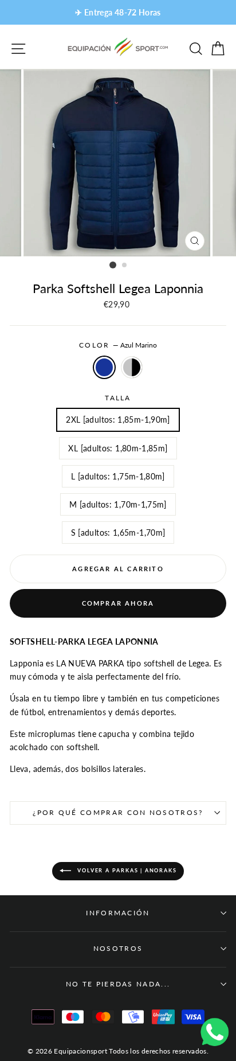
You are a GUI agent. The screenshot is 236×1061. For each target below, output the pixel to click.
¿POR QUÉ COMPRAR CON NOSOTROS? (118, 812)
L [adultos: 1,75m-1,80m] (118, 476)
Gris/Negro (131, 367)
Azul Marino (104, 367)
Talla (118, 397)
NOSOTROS (118, 948)
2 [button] (125, 265)
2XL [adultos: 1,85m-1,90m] (118, 419)
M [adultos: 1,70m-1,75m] (118, 504)
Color (118, 345)
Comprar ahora (118, 603)
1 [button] (112, 265)
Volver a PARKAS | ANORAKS (126, 870)
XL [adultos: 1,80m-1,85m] (117, 448)
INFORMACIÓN (118, 912)
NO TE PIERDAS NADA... (118, 984)
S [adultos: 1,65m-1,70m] (118, 532)
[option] (118, 12)
